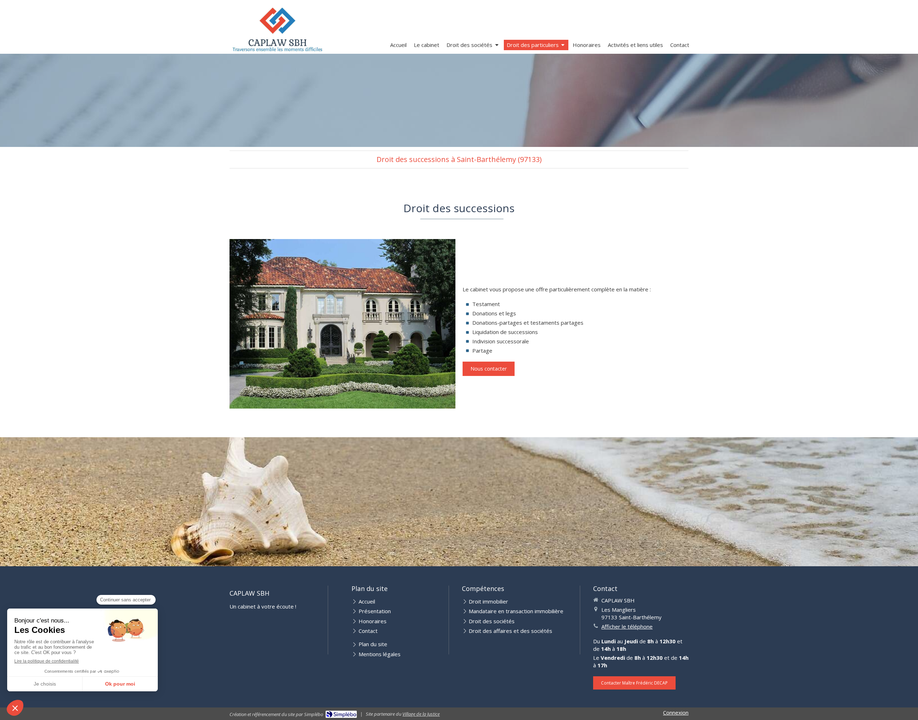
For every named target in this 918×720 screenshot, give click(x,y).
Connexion (675, 712)
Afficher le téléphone (627, 626)
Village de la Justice (421, 714)
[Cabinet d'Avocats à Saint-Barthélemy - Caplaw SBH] (277, 29)
